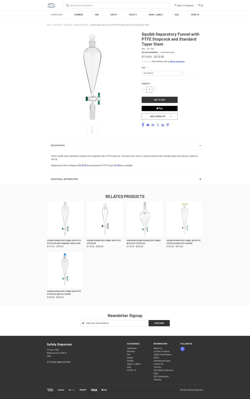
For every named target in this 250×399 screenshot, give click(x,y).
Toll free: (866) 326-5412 (59, 362)
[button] (176, 61)
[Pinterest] (167, 125)
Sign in (180, 5)
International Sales (162, 361)
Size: (144, 68)
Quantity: (146, 84)
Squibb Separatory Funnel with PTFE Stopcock (104, 242)
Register (190, 5)
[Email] (148, 125)
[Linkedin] (162, 125)
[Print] (153, 125)
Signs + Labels (156, 14)
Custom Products (162, 351)
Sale (177, 14)
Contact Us (159, 364)
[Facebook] (143, 125)
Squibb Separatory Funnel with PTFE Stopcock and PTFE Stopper (183, 242)
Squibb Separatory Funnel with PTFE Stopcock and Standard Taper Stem (64, 242)
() (201, 5)
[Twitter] (158, 125)
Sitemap (157, 379)
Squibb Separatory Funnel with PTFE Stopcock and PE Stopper (64, 292)
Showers (78, 14)
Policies (157, 367)
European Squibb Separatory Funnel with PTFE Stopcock (144, 242)
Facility (133, 14)
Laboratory (57, 14)
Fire (97, 14)
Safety (113, 14)
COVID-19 (195, 14)
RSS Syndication (161, 376)
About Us (158, 348)
